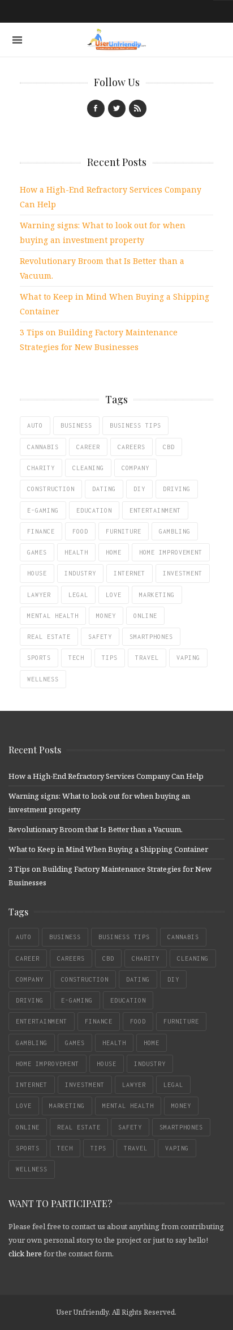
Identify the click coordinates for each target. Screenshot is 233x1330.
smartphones (151, 636)
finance (41, 531)
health (76, 552)
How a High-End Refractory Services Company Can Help (106, 776)
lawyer (39, 594)
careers (131, 447)
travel (147, 657)
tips (110, 657)
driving (177, 488)
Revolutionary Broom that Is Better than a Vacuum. (95, 829)
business (76, 425)
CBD (169, 447)
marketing (157, 594)
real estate (49, 636)
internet (129, 573)
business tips (135, 425)
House (37, 573)
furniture (123, 531)
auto (35, 425)
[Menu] (17, 40)
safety (100, 636)
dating (104, 488)
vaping (188, 657)
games (37, 552)
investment (182, 573)
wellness (43, 679)
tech (76, 657)
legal (78, 594)
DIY (139, 488)
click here (25, 1253)
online (145, 615)
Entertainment (155, 510)
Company (135, 467)
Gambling (175, 531)
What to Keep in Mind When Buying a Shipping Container (108, 849)
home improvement (170, 552)
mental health (53, 615)
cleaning (88, 467)
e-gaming (43, 510)
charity (41, 467)
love (114, 594)
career (88, 447)
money (106, 615)
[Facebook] (96, 108)
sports (39, 657)
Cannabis (43, 447)
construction (51, 488)
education (94, 510)
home (114, 552)
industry (80, 573)
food (80, 531)
